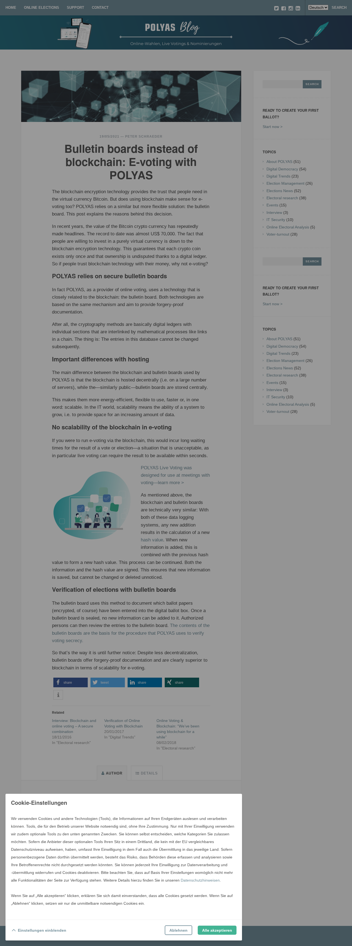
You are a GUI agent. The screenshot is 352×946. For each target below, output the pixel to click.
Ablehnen (178, 930)
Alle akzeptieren (217, 930)
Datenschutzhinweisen (200, 880)
